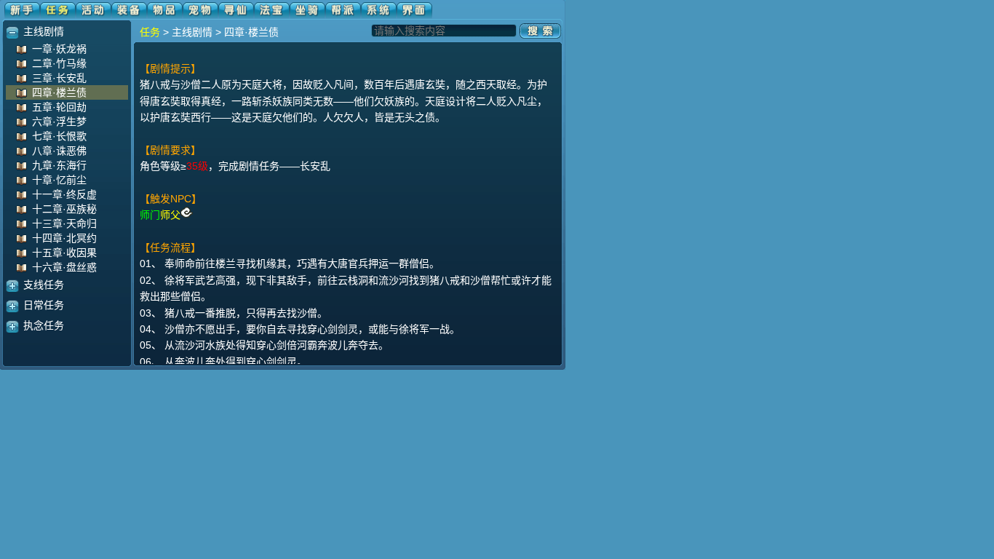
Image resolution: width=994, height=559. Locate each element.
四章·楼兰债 (59, 92)
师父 (170, 215)
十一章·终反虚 (64, 194)
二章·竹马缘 (59, 63)
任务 (150, 32)
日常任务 (43, 305)
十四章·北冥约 (64, 238)
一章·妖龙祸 (59, 49)
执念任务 (43, 325)
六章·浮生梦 (59, 121)
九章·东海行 (59, 165)
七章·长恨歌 (59, 136)
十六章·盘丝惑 (64, 267)
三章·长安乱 (59, 78)
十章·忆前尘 (59, 180)
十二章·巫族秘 (64, 209)
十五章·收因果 (64, 252)
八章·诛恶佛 (59, 150)
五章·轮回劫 (59, 107)
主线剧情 (43, 31)
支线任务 (43, 284)
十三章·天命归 (64, 223)
